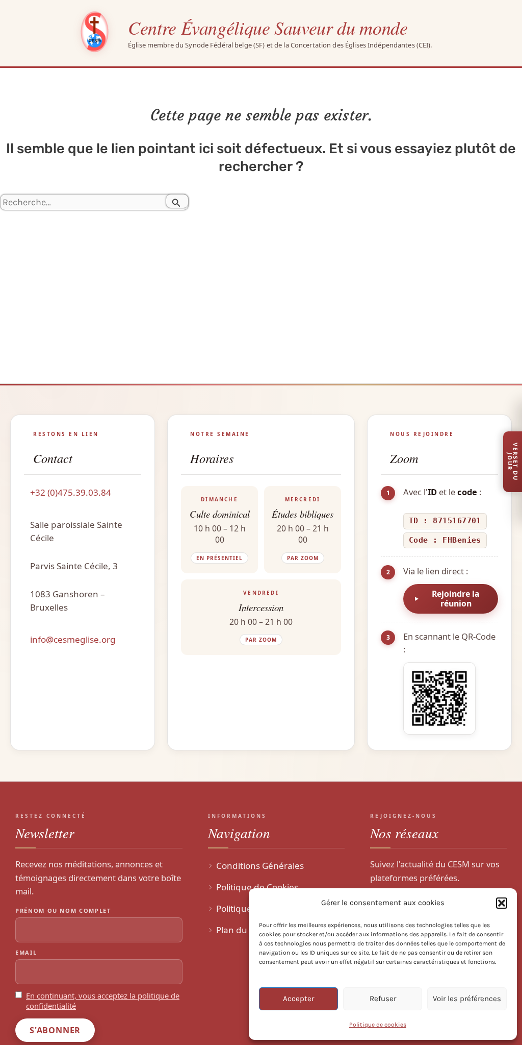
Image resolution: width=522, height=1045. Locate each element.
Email (26, 952)
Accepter (298, 998)
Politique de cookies (377, 1024)
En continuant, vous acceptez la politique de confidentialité (102, 1000)
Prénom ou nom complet (63, 910)
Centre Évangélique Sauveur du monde (267, 27)
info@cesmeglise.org (73, 639)
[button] (502, 903)
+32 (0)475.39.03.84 (70, 492)
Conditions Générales (260, 865)
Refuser (383, 998)
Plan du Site (240, 930)
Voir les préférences (467, 998)
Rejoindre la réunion (456, 598)
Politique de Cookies (257, 887)
